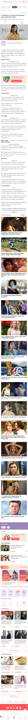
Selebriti (14, 7)
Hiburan (3, 7)
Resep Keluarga (5, 691)
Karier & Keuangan (5, 672)
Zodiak (20, 7)
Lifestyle (3, 527)
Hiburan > (6, 10)
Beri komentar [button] (15, 538)
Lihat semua (24, 567)
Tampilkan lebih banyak (14, 650)
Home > (2, 10)
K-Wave (9, 7)
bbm (8, 527)
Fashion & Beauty (18, 691)
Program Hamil (18, 672)
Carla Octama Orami (19, 42)
